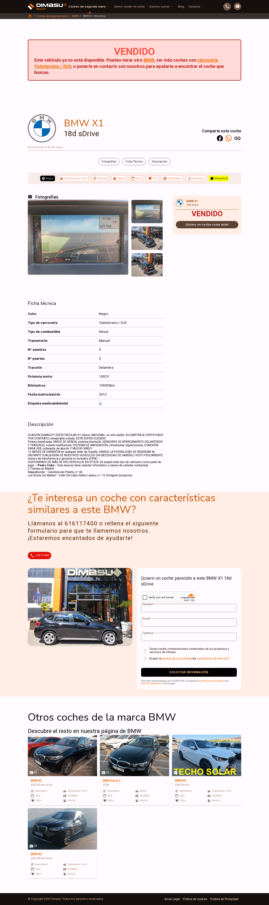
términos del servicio (152, 683)
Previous (136, 206)
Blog (181, 7)
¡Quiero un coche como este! (207, 224)
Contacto (194, 7)
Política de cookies (195, 899)
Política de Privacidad (224, 899)
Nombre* (148, 604)
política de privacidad (175, 658)
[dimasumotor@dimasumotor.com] (237, 6)
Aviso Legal (172, 899)
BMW (75, 16)
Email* (146, 618)
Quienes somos (159, 7)
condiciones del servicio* (213, 658)
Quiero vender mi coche (129, 7)
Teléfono (148, 633)
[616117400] (227, 6)
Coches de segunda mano (87, 7)
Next (157, 206)
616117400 (42, 555)
